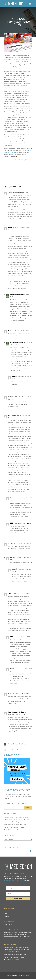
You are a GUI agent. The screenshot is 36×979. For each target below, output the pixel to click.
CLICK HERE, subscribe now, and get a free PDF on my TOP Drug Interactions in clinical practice (17, 796)
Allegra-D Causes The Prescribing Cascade (17, 817)
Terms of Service (9, 921)
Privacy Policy (8, 924)
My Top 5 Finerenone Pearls (12, 830)
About (5, 919)
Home (5, 913)
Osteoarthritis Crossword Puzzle (14, 827)
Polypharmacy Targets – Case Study (15, 824)
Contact (6, 916)
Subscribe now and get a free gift (14, 880)
